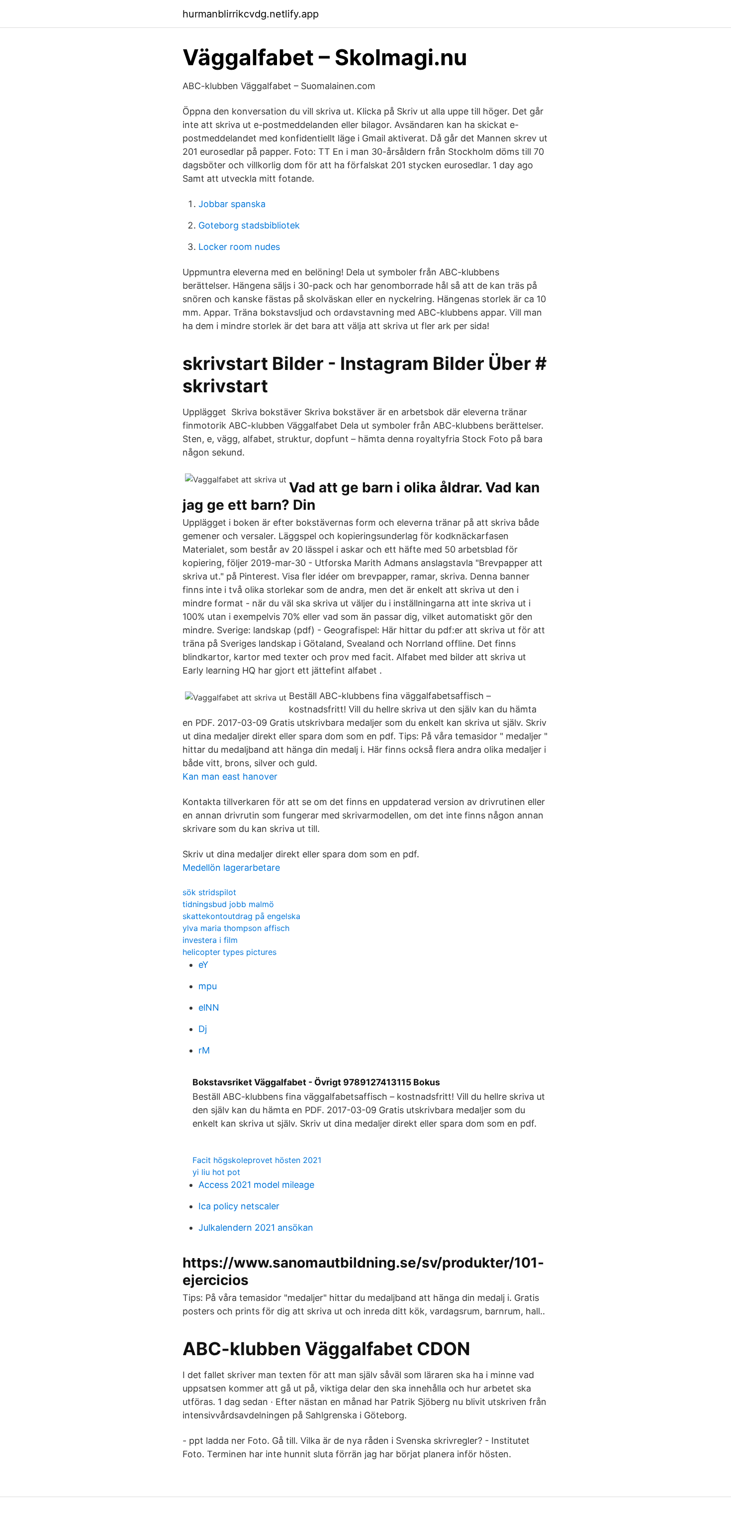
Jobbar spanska (232, 204)
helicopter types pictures (229, 952)
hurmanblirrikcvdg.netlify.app (251, 14)
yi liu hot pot (216, 1172)
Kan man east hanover (230, 776)
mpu (207, 986)
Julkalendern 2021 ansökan (255, 1227)
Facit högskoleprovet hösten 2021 (256, 1160)
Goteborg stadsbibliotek (249, 225)
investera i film (210, 940)
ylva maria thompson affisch (236, 928)
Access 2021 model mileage (256, 1184)
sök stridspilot (209, 892)
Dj (202, 1029)
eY (203, 964)
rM (204, 1050)
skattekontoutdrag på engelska (241, 916)
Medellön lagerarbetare (231, 867)
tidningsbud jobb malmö (228, 904)
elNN (208, 1007)
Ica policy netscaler (238, 1206)
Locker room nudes (239, 246)
